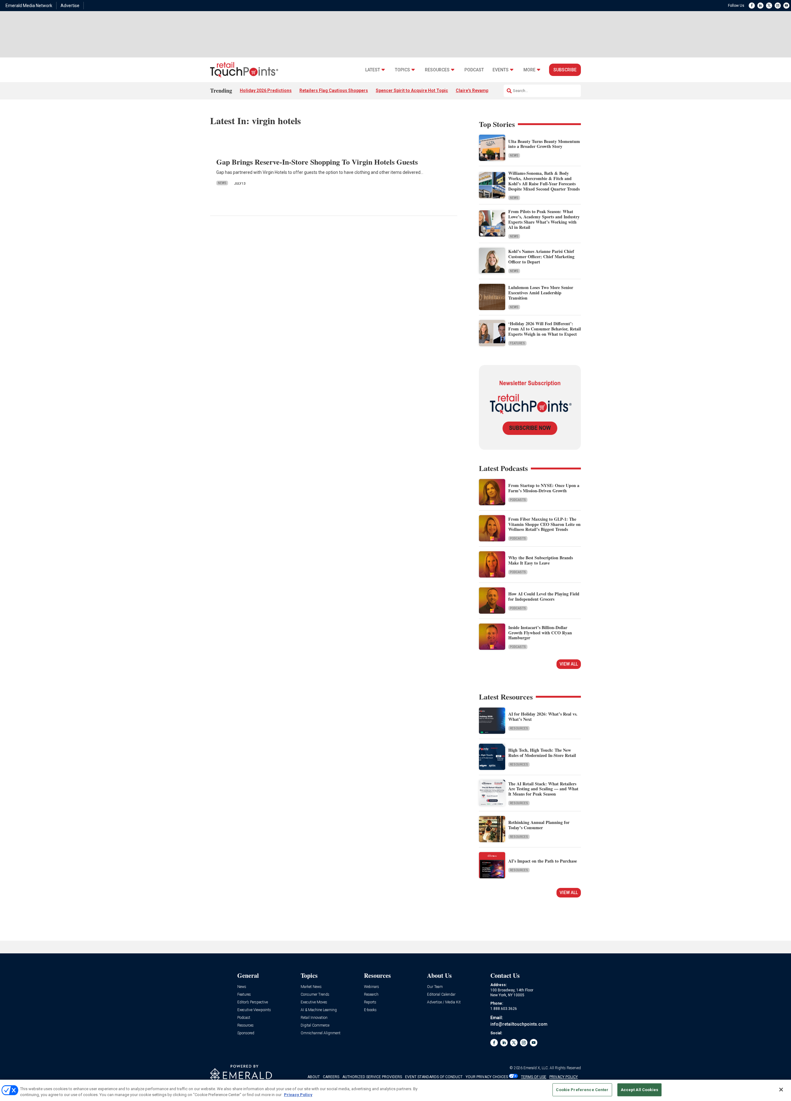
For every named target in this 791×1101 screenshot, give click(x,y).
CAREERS (331, 1077)
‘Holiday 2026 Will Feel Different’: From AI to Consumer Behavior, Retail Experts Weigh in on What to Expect (544, 328)
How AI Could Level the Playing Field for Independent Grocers (543, 596)
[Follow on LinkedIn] (760, 5)
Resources (437, 70)
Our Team (435, 987)
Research (371, 995)
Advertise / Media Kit (444, 1002)
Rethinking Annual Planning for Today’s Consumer (538, 825)
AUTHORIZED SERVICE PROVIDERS (372, 1077)
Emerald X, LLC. (536, 1068)
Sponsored (245, 1033)
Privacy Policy (298, 1094)
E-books (370, 1010)
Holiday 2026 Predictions (266, 90)
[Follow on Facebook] (752, 5)
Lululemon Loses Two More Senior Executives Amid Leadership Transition (540, 292)
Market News (311, 987)
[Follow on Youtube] (786, 5)
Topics (402, 70)
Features (517, 343)
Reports (370, 1002)
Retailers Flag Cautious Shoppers (333, 90)
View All (569, 664)
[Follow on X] (769, 5)
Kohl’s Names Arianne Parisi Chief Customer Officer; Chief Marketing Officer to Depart (541, 256)
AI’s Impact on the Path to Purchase (542, 861)
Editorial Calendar (441, 995)
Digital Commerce (315, 1025)
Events (501, 70)
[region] (395, 1090)
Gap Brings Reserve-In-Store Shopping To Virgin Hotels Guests (317, 161)
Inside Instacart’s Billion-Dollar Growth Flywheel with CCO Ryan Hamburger (540, 632)
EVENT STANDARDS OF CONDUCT (434, 1077)
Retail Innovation (314, 1018)
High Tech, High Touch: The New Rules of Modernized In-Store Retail (542, 753)
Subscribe (565, 69)
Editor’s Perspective (252, 1002)
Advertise (70, 5)
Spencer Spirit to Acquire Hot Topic (412, 90)
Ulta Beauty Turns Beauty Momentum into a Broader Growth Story (544, 144)
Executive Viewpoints (254, 1010)
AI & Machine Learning (319, 1010)
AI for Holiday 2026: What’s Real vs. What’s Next (542, 716)
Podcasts (518, 500)
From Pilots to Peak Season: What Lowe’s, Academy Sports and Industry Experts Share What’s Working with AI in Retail (544, 219)
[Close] (781, 1089)
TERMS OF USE (533, 1077)
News (222, 183)
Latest (372, 70)
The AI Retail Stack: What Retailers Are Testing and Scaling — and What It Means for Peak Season (543, 788)
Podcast (474, 70)
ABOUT (313, 1077)
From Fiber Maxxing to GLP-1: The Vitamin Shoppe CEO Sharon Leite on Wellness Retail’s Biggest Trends (544, 524)
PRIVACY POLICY (563, 1077)
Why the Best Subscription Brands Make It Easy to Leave (540, 560)
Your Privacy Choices (487, 1077)
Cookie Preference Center (582, 1089)
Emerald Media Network (29, 5)
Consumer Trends (315, 995)
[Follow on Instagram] (778, 5)
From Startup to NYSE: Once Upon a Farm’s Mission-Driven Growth (543, 488)
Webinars (371, 987)
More (529, 70)
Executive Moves (314, 1002)
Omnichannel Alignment (321, 1033)
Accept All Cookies (639, 1089)
